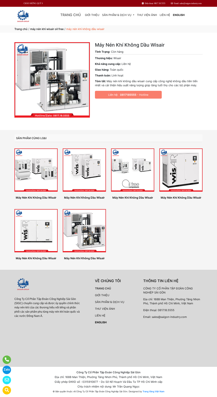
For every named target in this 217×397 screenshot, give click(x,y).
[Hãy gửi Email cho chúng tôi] (4, 380)
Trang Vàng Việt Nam (153, 391)
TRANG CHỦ (70, 15)
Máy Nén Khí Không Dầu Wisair (36, 197)
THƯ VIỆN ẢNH (147, 15)
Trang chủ (20, 29)
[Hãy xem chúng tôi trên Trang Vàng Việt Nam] (4, 390)
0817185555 (128, 94)
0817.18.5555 (166, 310)
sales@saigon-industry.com (169, 317)
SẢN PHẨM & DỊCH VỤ (117, 15)
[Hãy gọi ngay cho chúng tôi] (4, 360)
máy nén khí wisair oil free (47, 29)
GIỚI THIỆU (92, 15)
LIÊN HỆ (165, 15)
